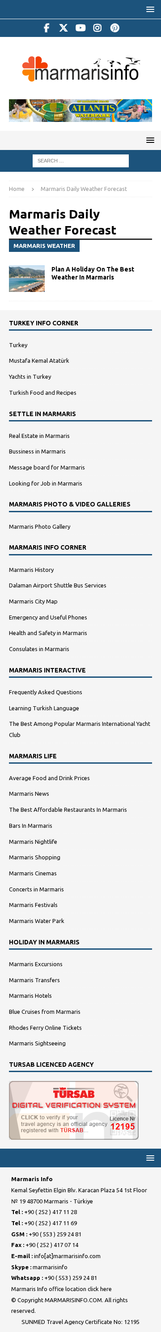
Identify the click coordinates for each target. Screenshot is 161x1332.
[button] (149, 9)
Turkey (18, 345)
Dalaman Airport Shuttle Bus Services (57, 585)
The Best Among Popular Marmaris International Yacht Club (79, 729)
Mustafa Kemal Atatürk (39, 360)
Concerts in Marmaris (36, 889)
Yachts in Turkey (30, 376)
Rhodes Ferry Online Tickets (45, 1027)
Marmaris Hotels (30, 995)
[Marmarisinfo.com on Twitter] (64, 28)
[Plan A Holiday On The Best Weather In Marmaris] (27, 278)
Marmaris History (31, 570)
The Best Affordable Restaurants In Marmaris (68, 809)
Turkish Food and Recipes (42, 392)
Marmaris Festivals (33, 905)
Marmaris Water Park (36, 921)
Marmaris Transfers (34, 980)
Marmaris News (29, 793)
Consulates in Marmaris (39, 649)
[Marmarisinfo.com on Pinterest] (115, 28)
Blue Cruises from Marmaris (44, 1011)
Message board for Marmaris (47, 467)
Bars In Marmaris (30, 825)
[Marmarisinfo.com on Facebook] (47, 28)
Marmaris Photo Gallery (39, 526)
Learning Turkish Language (44, 708)
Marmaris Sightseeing (37, 1043)
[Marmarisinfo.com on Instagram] (98, 28)
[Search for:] (81, 160)
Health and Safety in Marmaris (48, 633)
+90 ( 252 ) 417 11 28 (50, 1212)
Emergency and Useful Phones (48, 617)
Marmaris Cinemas (33, 873)
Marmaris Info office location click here (61, 1289)
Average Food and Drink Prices (49, 778)
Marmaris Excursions (36, 964)
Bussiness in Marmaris (37, 451)
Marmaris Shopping (34, 857)
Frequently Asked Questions (45, 692)
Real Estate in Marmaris (39, 436)
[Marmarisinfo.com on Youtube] (81, 28)
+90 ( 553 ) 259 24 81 (55, 1234)
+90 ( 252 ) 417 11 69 (50, 1223)
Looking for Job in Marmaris (45, 483)
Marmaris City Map (33, 601)
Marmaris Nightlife (33, 841)
